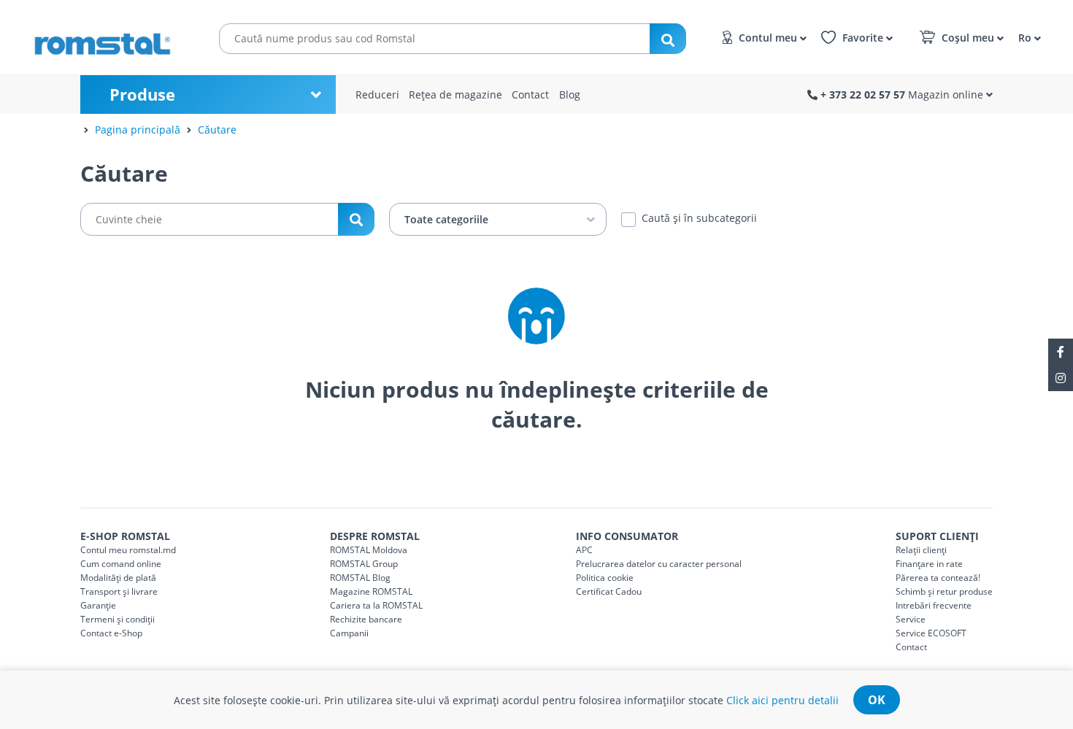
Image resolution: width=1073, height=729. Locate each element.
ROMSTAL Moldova (368, 550)
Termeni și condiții (117, 619)
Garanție (98, 605)
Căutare (217, 129)
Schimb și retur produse (944, 591)
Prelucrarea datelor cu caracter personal (659, 564)
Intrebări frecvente (934, 605)
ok (876, 700)
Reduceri (377, 94)
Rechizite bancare (366, 619)
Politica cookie (605, 577)
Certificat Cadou (609, 591)
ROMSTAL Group (364, 564)
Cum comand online (120, 564)
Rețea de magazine (455, 94)
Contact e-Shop (111, 633)
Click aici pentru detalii (782, 700)
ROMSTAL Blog (360, 577)
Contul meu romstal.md (128, 550)
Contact (530, 94)
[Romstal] (109, 37)
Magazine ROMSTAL (371, 591)
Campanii (349, 633)
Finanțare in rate (929, 564)
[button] (1027, 37)
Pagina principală (137, 129)
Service (911, 619)
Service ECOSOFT (931, 633)
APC (584, 550)
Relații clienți (921, 550)
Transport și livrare (119, 591)
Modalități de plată (118, 577)
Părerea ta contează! (938, 577)
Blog (569, 94)
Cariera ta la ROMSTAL (376, 605)
